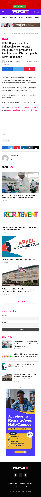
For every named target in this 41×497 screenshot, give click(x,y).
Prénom (4, 315)
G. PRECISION (27, 491)
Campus (5, 38)
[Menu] (3, 12)
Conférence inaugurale (30, 107)
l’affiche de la (15, 107)
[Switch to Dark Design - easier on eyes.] (38, 12)
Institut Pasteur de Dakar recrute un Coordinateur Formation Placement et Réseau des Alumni (19, 196)
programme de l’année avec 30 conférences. (21, 110)
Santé (21, 17)
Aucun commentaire (32, 61)
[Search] (35, 12)
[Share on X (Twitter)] (18, 69)
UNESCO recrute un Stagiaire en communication (18, 259)
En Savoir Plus (19, 6)
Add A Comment (20, 301)
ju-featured (6, 140)
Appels (4, 17)
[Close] (39, 4)
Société (13, 17)
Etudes (29, 17)
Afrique (22, 483)
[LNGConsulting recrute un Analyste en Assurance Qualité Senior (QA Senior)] (20, 214)
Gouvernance (12, 483)
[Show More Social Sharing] (37, 69)
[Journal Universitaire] (20, 12)
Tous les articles (20, 486)
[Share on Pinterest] (29, 69)
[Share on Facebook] (7, 69)
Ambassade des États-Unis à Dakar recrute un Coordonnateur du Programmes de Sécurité (18, 290)
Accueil (4, 33)
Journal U (10, 61)
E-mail (4, 322)
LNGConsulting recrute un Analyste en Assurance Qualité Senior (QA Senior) (19, 228)
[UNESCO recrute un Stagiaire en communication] (20, 246)
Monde (29, 483)
